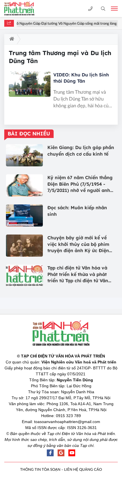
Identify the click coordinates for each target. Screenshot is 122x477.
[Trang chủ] (10, 39)
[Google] (61, 452)
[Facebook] (50, 452)
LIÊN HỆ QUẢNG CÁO (83, 470)
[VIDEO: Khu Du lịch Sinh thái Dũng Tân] (30, 84)
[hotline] (90, 9)
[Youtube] (71, 452)
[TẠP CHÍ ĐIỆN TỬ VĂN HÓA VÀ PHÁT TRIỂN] (24, 8)
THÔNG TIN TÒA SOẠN (40, 470)
